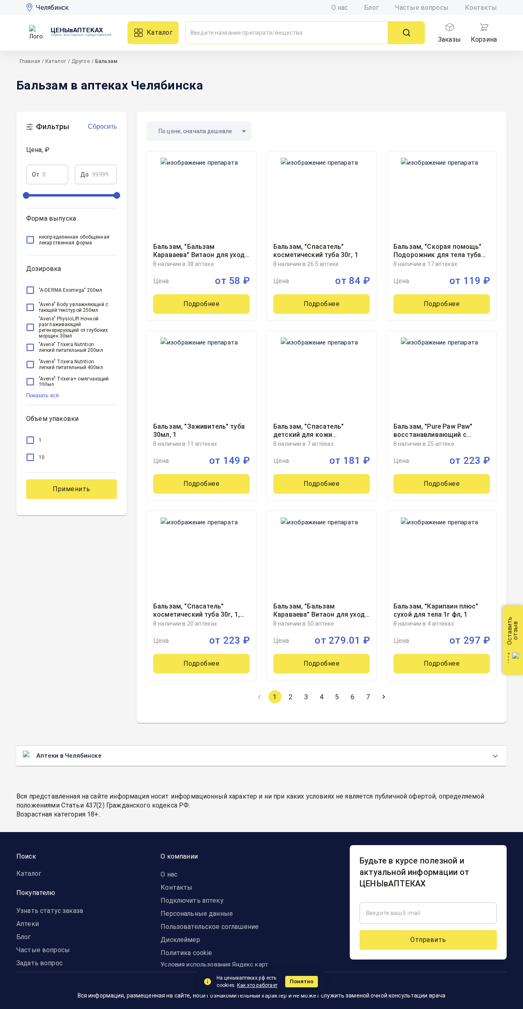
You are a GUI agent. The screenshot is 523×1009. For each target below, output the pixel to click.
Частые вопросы (422, 7)
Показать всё (42, 395)
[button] (71, 221)
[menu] (449, 27)
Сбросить (102, 126)
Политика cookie (186, 953)
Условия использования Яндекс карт (214, 964)
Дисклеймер (180, 940)
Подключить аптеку (192, 900)
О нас (339, 7)
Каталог (159, 32)
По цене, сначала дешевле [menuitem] (195, 131)
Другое (81, 61)
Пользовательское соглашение (210, 927)
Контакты (481, 7)
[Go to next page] (383, 696)
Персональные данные (197, 913)
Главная (30, 61)
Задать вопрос (39, 963)
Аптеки (27, 924)
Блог (371, 7)
